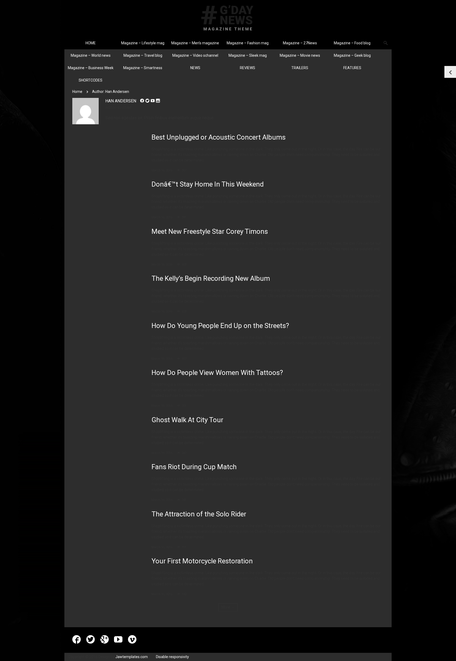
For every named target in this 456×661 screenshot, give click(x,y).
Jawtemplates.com (131, 657)
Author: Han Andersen (110, 91)
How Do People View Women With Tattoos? (217, 373)
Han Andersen (120, 100)
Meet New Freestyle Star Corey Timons (209, 231)
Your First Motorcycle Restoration (202, 561)
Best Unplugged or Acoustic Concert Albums (218, 137)
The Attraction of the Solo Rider (198, 514)
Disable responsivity (172, 657)
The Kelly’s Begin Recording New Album (210, 278)
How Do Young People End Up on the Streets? (220, 326)
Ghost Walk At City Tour (187, 420)
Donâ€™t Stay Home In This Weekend (207, 184)
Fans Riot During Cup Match (194, 467)
